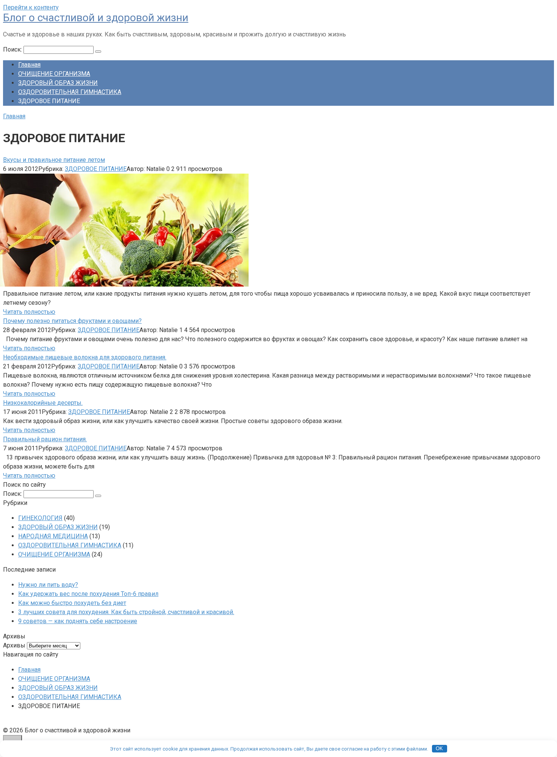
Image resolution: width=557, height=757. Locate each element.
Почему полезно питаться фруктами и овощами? (72, 320)
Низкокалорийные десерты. (43, 402)
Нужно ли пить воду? (48, 584)
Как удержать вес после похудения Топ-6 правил (88, 593)
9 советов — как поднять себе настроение (77, 621)
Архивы (14, 645)
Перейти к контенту (31, 7)
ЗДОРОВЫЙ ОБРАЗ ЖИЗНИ (58, 82)
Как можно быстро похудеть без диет (72, 603)
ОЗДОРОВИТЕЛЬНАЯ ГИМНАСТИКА (69, 92)
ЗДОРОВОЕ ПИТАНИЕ (96, 168)
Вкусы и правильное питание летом (54, 159)
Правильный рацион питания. (45, 439)
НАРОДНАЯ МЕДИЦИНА (53, 536)
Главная (29, 64)
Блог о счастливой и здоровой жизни (95, 17)
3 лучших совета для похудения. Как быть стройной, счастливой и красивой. (126, 612)
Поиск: (13, 49)
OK (439, 748)
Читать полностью (29, 311)
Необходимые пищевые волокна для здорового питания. (84, 357)
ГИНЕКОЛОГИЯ (40, 518)
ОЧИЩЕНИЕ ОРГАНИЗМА (54, 73)
